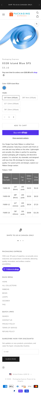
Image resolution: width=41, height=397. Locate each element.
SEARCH (5, 316)
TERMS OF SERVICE (9, 328)
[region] (20, 233)
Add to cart (20, 126)
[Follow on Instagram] (3, 367)
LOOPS (5, 297)
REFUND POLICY (8, 331)
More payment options (21, 138)
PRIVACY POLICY (8, 324)
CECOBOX (6, 301)
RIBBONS (5, 289)
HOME (4, 282)
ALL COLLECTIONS (9, 285)
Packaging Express (10, 59)
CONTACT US (7, 320)
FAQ (3, 304)
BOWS (4, 293)
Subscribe (11, 359)
